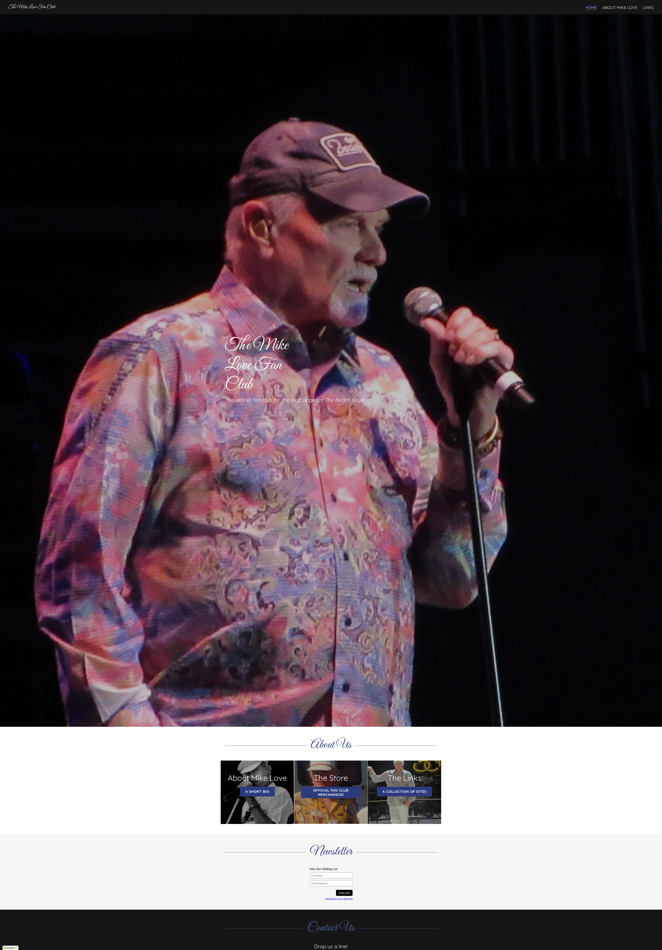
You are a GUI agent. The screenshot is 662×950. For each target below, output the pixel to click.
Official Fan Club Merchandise (330, 792)
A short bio (257, 791)
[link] (31, 6)
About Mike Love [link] (619, 7)
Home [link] (591, 8)
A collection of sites (405, 791)
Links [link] (648, 7)
